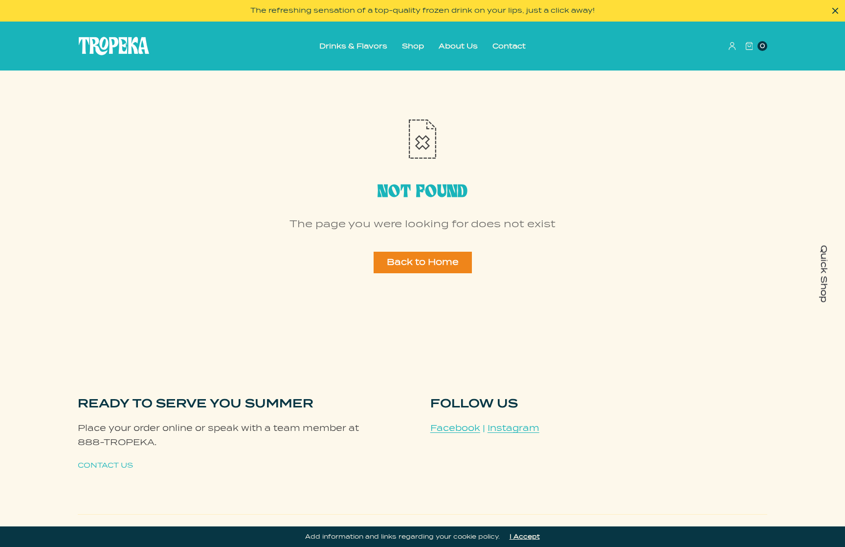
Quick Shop (824, 273)
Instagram (513, 428)
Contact (509, 46)
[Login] (732, 46)
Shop (413, 46)
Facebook (455, 428)
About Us (458, 46)
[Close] (835, 11)
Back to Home (423, 262)
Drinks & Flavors (353, 46)
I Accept (525, 537)
